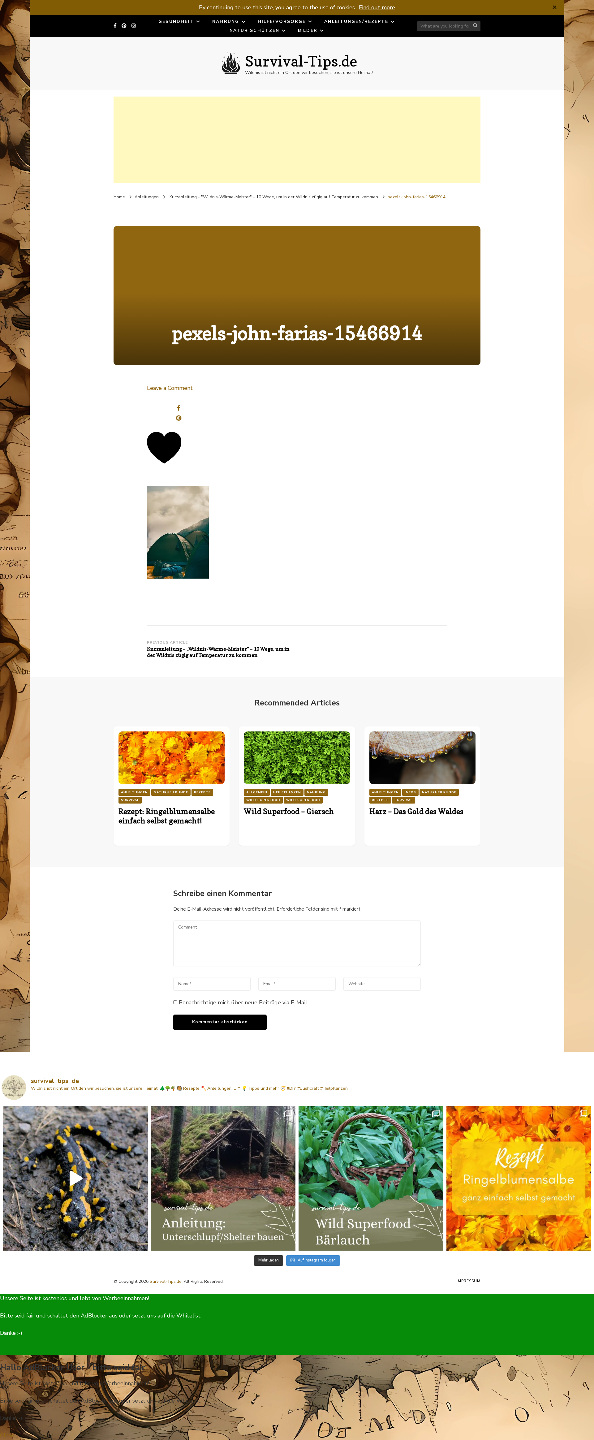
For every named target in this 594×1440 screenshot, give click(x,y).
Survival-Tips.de (301, 61)
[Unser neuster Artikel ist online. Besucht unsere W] (223, 1178)
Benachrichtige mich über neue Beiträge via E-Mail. (243, 1002)
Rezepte (202, 792)
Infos (410, 792)
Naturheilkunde (171, 792)
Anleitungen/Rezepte (356, 21)
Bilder (307, 30)
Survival (130, 800)
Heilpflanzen (287, 792)
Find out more (377, 7)
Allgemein (256, 792)
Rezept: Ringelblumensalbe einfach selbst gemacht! (166, 816)
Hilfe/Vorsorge (282, 21)
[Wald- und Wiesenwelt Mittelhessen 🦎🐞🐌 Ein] (75, 1178)
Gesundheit (176, 21)
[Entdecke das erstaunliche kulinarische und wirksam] (371, 1178)
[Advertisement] (297, 140)
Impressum (468, 1280)
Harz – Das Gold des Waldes (416, 811)
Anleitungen (147, 197)
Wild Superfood (263, 800)
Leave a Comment (170, 388)
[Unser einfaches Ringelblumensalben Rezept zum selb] (518, 1178)
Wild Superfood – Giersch (289, 811)
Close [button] (7, 1435)
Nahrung (225, 21)
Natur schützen (254, 30)
